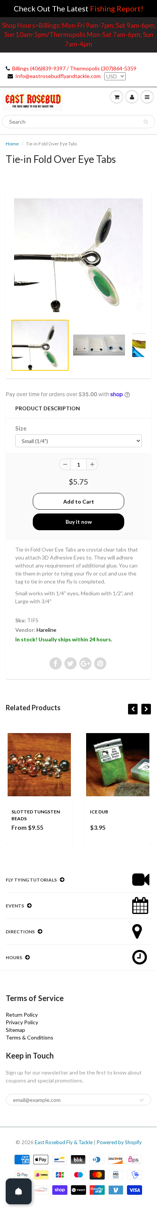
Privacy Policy (22, 1022)
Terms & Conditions (29, 1037)
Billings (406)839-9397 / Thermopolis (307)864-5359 (74, 68)
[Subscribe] (141, 1100)
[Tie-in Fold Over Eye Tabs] (78, 255)
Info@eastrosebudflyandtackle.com (58, 76)
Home (12, 144)
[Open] (19, 1191)
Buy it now (79, 521)
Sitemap (15, 1030)
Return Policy (22, 1014)
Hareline (46, 630)
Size (21, 428)
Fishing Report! (116, 8)
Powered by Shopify (119, 1142)
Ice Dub (99, 812)
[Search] (145, 122)
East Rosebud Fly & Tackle (64, 1142)
